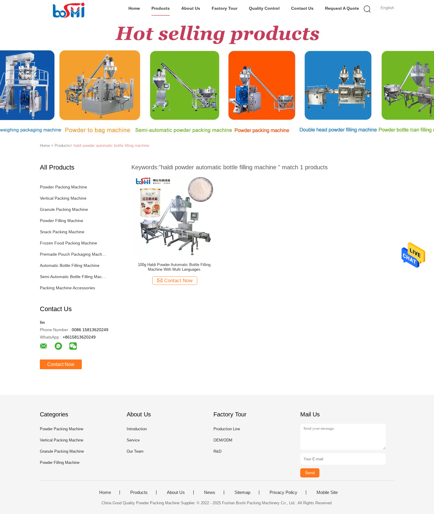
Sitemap (242, 492)
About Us (190, 8)
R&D (217, 451)
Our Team (135, 451)
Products (160, 8)
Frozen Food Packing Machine (68, 243)
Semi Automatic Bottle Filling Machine (73, 276)
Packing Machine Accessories (67, 287)
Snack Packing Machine (62, 231)
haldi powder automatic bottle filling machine (111, 145)
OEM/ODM (222, 440)
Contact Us (302, 8)
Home (134, 8)
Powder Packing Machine (63, 187)
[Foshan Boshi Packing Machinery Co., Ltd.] (68, 10)
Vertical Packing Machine (63, 198)
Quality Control (264, 8)
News (209, 492)
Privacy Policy (283, 492)
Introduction (137, 429)
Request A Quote (342, 8)
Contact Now (60, 364)
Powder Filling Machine (61, 220)
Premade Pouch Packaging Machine (73, 254)
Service (133, 440)
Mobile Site (327, 492)
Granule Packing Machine (64, 209)
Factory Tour (224, 8)
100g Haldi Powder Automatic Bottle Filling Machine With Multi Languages (174, 267)
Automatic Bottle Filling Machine (69, 265)
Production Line (226, 429)
